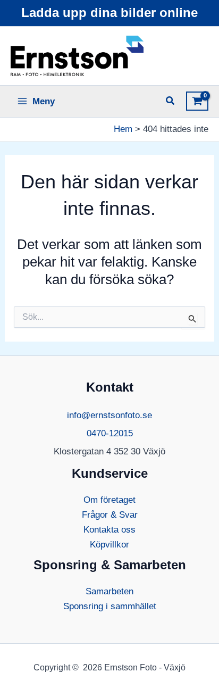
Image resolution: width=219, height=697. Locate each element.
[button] (170, 102)
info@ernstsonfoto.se (109, 415)
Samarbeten (109, 591)
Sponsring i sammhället (109, 606)
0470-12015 (110, 433)
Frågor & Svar (110, 515)
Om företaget (109, 500)
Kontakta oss (109, 530)
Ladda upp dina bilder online (109, 12)
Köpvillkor (109, 545)
